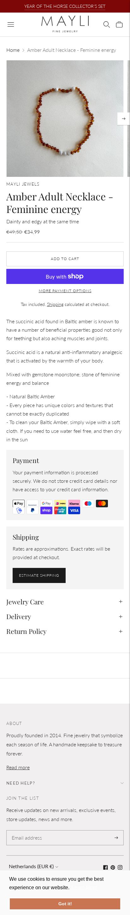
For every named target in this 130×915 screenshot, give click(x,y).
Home (13, 50)
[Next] (123, 118)
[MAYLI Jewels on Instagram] (120, 868)
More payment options (65, 290)
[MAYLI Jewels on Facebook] (105, 868)
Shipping (55, 304)
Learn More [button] (84, 887)
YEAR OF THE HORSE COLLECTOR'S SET (64, 6)
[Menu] (10, 24)
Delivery (18, 616)
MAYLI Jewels (23, 184)
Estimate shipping (39, 575)
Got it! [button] (65, 903)
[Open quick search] (106, 24)
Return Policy (26, 631)
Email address (26, 830)
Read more (18, 767)
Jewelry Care (25, 601)
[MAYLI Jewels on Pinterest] (112, 868)
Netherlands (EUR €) (31, 866)
